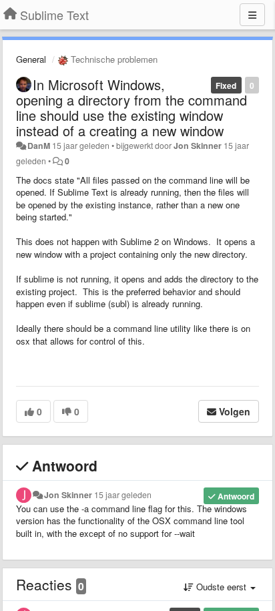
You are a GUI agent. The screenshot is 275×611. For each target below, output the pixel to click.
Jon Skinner (198, 146)
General (31, 59)
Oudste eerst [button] (221, 586)
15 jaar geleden (123, 495)
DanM (38, 146)
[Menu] (252, 14)
